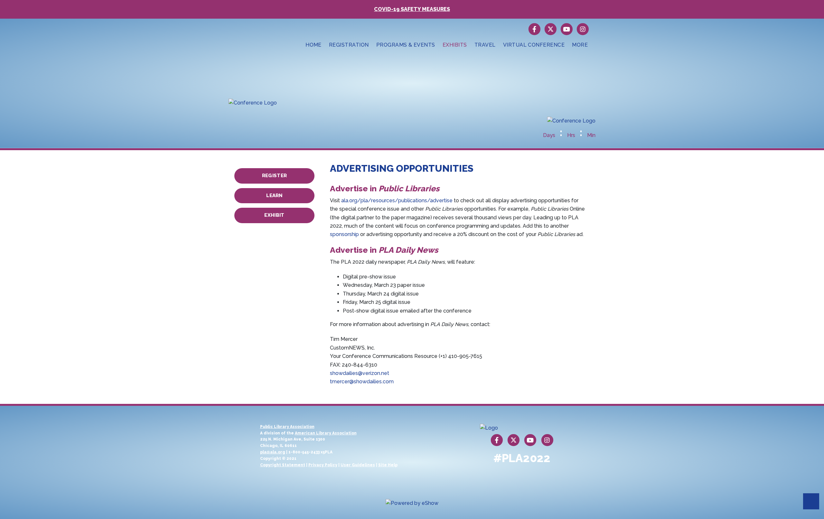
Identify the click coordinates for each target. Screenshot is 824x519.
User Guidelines (358, 465)
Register (274, 175)
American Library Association (326, 433)
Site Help (388, 465)
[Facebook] (535, 29)
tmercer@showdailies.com (362, 381)
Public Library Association (287, 426)
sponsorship (344, 234)
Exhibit (274, 215)
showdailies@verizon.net (359, 373)
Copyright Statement (282, 465)
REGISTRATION (349, 45)
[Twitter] (551, 29)
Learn (274, 195)
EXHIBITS (455, 45)
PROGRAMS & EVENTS (405, 45)
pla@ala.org (272, 452)
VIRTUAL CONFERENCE (534, 45)
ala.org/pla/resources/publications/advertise (397, 200)
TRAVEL (485, 45)
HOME (313, 45)
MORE (580, 45)
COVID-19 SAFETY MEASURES (412, 9)
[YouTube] (567, 29)
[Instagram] (582, 29)
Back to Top (811, 501)
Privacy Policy (322, 465)
